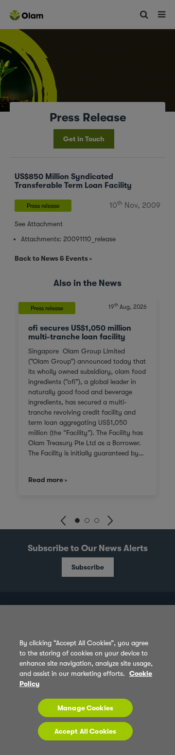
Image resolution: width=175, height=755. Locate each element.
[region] (87, 680)
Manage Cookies (85, 708)
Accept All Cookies (85, 731)
